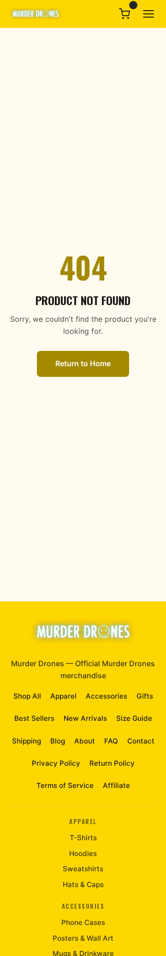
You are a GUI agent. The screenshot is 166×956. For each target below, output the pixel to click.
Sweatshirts (83, 868)
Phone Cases (83, 922)
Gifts (144, 696)
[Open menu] (148, 14)
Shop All (27, 696)
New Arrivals (85, 718)
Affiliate (116, 785)
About (84, 741)
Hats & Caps (83, 884)
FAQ (111, 741)
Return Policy (112, 763)
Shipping (26, 741)
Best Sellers (34, 718)
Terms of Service (65, 785)
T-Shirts (83, 837)
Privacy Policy (56, 763)
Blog (57, 741)
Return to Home (83, 363)
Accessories (106, 696)
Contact (140, 741)
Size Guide (134, 718)
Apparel (63, 696)
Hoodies (83, 853)
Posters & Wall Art (83, 938)
